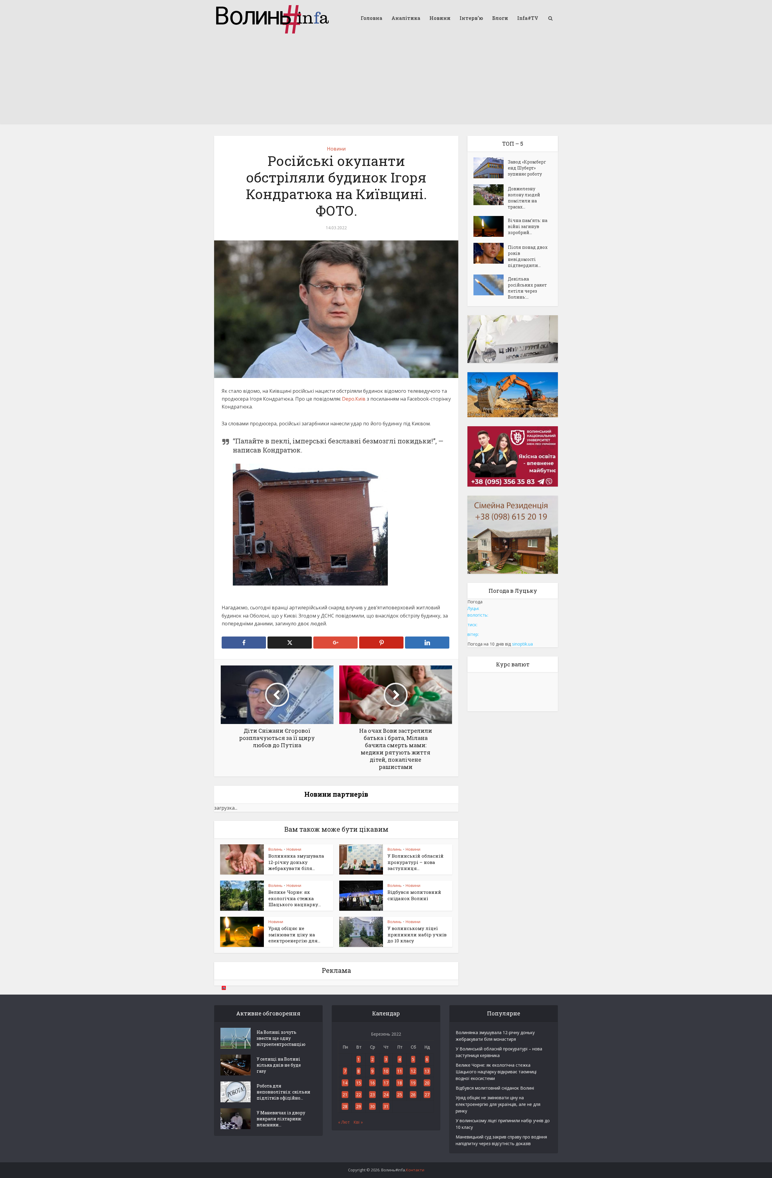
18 (399, 1083)
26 (413, 1094)
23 (372, 1094)
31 (386, 1106)
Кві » (358, 1122)
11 (399, 1071)
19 (413, 1083)
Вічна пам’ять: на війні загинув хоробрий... (527, 226)
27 (427, 1094)
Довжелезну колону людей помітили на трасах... (524, 198)
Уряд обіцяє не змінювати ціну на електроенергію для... (294, 934)
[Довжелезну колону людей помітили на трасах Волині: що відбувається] (490, 194)
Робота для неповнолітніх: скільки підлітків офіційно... (283, 1092)
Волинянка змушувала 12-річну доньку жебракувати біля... (296, 862)
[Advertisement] (386, 81)
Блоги (500, 18)
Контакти (415, 1170)
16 (372, 1083)
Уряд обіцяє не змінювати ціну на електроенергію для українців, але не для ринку (498, 1104)
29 (358, 1106)
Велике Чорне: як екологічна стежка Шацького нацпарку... (294, 898)
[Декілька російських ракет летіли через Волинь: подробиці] (490, 285)
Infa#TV (527, 18)
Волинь (275, 849)
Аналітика (405, 18)
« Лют (344, 1122)
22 (358, 1094)
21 (345, 1094)
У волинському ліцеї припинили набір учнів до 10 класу (417, 934)
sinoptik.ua (522, 644)
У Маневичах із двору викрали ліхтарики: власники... (281, 1119)
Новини (440, 18)
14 (345, 1083)
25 (399, 1094)
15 (358, 1083)
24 (386, 1094)
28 (345, 1106)
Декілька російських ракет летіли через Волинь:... (527, 288)
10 (386, 1071)
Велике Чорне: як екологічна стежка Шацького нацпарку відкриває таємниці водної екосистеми (496, 1071)
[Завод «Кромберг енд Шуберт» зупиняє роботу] (490, 167)
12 (413, 1071)
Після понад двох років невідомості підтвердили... (528, 256)
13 (427, 1071)
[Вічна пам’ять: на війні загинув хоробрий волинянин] (490, 226)
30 (372, 1106)
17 (386, 1083)
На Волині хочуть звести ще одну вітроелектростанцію (281, 1038)
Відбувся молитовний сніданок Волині (414, 895)
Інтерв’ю (471, 18)
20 (427, 1083)
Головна (371, 18)
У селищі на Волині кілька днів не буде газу (279, 1065)
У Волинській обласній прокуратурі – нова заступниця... (416, 862)
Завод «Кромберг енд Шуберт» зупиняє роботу (527, 168)
